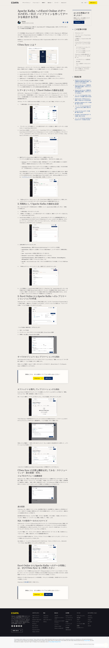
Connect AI (45, 617)
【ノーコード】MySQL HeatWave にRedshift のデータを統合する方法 (83, 119)
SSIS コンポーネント (47, 619)
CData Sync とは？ (79, 33)
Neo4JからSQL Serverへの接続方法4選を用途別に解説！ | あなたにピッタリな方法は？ (83, 87)
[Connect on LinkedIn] (67, 22)
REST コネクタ (35, 625)
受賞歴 (67, 621)
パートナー (56, 624)
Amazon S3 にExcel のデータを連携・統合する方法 (82, 111)
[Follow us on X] (65, 22)
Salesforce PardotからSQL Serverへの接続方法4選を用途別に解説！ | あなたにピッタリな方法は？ (83, 82)
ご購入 (82, 2)
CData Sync (45, 615)
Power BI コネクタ (36, 629)
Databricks (90, 617)
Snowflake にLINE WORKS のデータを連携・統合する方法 (83, 115)
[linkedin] (12, 626)
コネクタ (56, 615)
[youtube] (17, 626)
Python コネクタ (35, 621)
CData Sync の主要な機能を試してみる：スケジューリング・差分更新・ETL (83, 56)
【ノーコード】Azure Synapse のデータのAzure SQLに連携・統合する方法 (83, 107)
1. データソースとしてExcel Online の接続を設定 (82, 35)
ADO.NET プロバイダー (37, 619)
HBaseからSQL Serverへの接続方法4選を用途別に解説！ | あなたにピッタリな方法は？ (83, 92)
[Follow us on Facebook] (63, 22)
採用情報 (67, 627)
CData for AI (63, 2)
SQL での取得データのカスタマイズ (83, 64)
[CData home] (16, 2)
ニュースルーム (69, 619)
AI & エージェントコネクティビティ (59, 621)
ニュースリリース (69, 617)
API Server (34, 623)
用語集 (78, 625)
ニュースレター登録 (81, 623)
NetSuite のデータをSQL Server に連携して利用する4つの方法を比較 (83, 99)
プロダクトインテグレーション (59, 618)
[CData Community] (21, 626)
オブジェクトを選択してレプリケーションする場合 (83, 51)
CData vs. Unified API (58, 628)
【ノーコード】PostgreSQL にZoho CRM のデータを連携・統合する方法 (83, 96)
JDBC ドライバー (35, 617)
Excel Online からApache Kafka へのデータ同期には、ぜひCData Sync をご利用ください (83, 69)
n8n (88, 623)
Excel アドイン (35, 627)
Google (89, 619)
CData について (69, 615)
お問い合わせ (92, 2)
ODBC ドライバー (35, 615)
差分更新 (78, 61)
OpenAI (89, 625)
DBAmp (45, 621)
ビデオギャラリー (80, 627)
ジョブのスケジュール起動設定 (83, 59)
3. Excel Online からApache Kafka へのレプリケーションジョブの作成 (82, 44)
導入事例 (27, 582)
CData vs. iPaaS (57, 626)
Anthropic (90, 615)
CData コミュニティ (81, 615)
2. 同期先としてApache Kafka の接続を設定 (83, 39)
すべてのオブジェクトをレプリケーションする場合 (83, 48)
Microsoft (90, 621)
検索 (85, 2)
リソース (78, 621)
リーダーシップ (69, 623)
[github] (19, 626)
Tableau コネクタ (35, 631)
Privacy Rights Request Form (55, 641)
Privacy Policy (87, 640)
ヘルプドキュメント (26, 177)
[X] (14, 626)
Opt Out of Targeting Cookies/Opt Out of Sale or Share (84, 644)
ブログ (78, 619)
